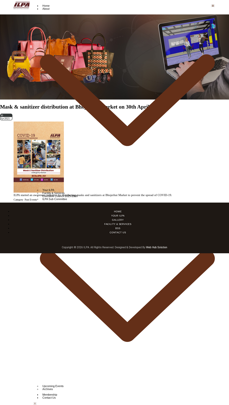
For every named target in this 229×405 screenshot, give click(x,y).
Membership (49, 394)
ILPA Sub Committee (54, 199)
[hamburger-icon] (213, 5)
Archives (47, 389)
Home (46, 5)
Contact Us (49, 397)
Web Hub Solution (156, 247)
